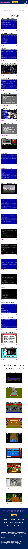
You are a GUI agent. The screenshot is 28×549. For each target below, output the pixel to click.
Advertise (9, 525)
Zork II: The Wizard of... (7, 302)
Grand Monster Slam (12, 417)
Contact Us (17, 525)
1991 (21, 503)
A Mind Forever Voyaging (8, 33)
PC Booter (9, 443)
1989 (16, 150)
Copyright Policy (19, 522)
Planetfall (4, 153)
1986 (16, 60)
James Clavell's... (6, 108)
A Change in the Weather (8, 18)
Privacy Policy (21, 519)
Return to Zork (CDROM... (8, 183)
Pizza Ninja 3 (9, 462)
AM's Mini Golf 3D (11, 387)
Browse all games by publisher (16, 10)
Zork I (3, 287)
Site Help (4, 519)
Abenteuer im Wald (11, 491)
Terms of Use (12, 519)
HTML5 (7, 473)
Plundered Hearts (6, 168)
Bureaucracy (5, 78)
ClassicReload (4, 10)
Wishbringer (4, 272)
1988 (16, 120)
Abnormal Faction (11, 372)
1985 (16, 45)
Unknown (20, 384)
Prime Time (9, 447)
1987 (16, 90)
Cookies (5, 522)
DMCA (11, 522)
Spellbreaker (5, 198)
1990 (16, 75)
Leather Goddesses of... (8, 123)
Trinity (3, 258)
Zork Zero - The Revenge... (8, 332)
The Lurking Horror (7, 243)
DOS (2, 30)
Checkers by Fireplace (12, 477)
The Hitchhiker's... (6, 228)
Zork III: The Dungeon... (7, 317)
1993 (16, 195)
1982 (16, 299)
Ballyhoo (4, 48)
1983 (16, 165)
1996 (21, 399)
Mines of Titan (5, 138)
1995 (16, 30)
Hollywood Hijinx (6, 93)
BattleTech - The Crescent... (9, 63)
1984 (16, 239)
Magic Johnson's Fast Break (13, 402)
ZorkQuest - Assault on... (8, 347)
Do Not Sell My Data (22, 533)
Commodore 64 (5, 105)
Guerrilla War (10, 432)
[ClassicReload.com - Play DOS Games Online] (5, 2)
